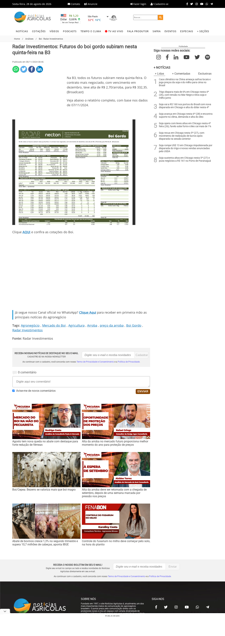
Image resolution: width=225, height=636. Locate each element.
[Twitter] (191, 4)
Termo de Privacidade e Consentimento (95, 362)
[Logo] (32, 17)
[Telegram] (211, 4)
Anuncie (92, 4)
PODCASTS (69, 31)
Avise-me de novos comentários (36, 390)
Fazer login (139, 4)
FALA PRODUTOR (138, 31)
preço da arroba (112, 325)
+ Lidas (159, 73)
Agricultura (76, 325)
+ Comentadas (181, 73)
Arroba (92, 325)
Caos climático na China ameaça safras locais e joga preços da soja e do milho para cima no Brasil (185, 82)
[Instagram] (196, 4)
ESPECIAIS (186, 31)
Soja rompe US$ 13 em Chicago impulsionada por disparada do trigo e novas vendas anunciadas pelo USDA (185, 148)
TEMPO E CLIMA (91, 31)
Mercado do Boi (54, 325)
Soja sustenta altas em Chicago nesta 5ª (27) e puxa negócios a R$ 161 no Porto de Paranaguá (185, 159)
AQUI (26, 232)
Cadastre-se (161, 4)
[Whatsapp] (206, 4)
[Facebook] (186, 4)
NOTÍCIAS (22, 31)
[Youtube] (200, 4)
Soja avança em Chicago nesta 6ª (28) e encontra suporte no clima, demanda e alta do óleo (186, 115)
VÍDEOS (54, 31)
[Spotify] (207, 57)
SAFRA (156, 31)
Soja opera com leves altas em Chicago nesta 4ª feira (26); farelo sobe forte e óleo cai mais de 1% (185, 125)
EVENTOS (170, 31)
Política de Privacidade (129, 362)
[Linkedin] (39, 69)
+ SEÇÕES (203, 31)
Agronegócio (30, 325)
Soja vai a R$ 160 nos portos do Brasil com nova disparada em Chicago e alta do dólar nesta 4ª (185, 106)
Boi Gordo (133, 325)
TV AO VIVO (115, 31)
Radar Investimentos (27, 330)
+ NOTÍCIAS (162, 67)
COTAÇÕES (39, 31)
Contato (75, 4)
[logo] (43, 606)
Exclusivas (204, 73)
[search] (160, 17)
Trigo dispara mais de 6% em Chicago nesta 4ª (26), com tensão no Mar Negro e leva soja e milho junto (184, 94)
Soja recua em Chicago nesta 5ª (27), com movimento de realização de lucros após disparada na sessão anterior (181, 135)
